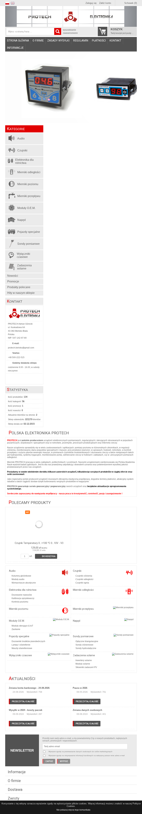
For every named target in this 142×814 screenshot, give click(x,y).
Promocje (13, 281)
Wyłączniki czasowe (20, 655)
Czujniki (77, 570)
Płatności (99, 40)
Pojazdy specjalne (19, 636)
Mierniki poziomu (18, 608)
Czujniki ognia (82, 583)
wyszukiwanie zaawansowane (70, 31)
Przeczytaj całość (23, 701)
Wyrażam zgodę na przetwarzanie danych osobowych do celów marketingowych (80, 751)
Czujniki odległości (84, 579)
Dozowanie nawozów (22, 595)
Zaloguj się (91, 3)
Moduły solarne (83, 664)
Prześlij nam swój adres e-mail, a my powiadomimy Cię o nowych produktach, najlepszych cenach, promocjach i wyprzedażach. (84, 739)
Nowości (12, 275)
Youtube (10, 377)
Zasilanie (16, 629)
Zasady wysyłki (58, 40)
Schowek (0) (130, 3)
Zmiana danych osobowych (87, 710)
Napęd (76, 620)
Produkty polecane (18, 287)
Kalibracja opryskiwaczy (23, 598)
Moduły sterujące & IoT (22, 626)
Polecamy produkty (30, 502)
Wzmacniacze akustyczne (24, 583)
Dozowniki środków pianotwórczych (28, 641)
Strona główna (18, 40)
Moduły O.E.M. (17, 620)
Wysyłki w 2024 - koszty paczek (25, 710)
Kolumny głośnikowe (21, 576)
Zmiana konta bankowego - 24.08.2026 (29, 688)
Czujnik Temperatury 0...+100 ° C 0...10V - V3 (39, 543)
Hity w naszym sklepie (21, 292)
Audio (12, 570)
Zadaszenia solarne (84, 655)
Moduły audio (18, 579)
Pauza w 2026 (80, 688)
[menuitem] (18, 40)
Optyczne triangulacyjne (87, 641)
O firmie (38, 40)
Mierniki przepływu (83, 608)
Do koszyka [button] (48, 556)
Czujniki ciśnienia (84, 576)
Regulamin (80, 40)
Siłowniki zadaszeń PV (86, 667)
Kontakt (115, 40)
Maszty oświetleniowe (22, 648)
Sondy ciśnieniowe (84, 645)
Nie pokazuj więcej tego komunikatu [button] (73, 810)
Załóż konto (105, 3)
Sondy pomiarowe (83, 636)
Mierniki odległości (83, 589)
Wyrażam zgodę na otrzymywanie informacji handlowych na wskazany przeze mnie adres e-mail (86, 755)
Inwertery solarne (84, 660)
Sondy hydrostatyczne (86, 648)
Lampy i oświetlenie (21, 645)
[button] (8, 2)
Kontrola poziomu (20, 602)
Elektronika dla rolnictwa (22, 589)
